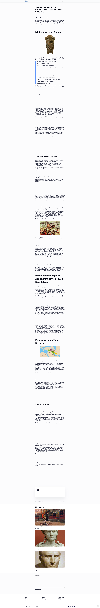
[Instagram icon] (44, 495)
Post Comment (38, 589)
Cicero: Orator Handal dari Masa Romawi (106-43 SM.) (43, 568)
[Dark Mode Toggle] (98, 606)
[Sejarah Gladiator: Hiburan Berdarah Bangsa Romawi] (50, 517)
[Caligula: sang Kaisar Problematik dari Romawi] (50, 538)
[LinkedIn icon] (40, 495)
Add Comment (38, 581)
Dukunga (59, 598)
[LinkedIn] (47, 17)
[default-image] (26, 1)
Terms (36, 606)
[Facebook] (36, 17)
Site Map (38, 606)
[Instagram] (70, 606)
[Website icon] (42, 495)
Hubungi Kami (60, 599)
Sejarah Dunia (27, 599)
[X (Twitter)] (40, 17)
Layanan (59, 600)
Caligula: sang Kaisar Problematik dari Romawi (42, 547)
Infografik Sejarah (44, 599)
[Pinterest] (43, 17)
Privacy (34, 606)
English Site (43, 598)
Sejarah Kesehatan (27, 600)
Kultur (25, 598)
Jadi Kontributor (44, 600)
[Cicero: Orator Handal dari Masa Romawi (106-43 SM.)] (50, 559)
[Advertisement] (50, 101)
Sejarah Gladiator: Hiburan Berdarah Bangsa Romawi (43, 526)
